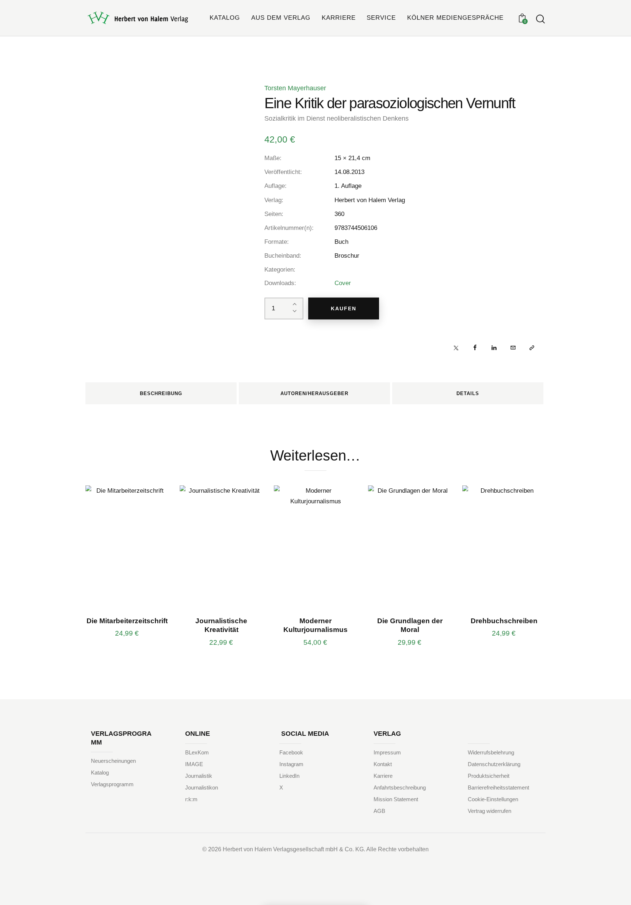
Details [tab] (467, 393)
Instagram (291, 764)
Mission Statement (396, 799)
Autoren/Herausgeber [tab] (314, 393)
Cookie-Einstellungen (493, 799)
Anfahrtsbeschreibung (400, 787)
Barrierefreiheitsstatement (498, 787)
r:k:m (191, 799)
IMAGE (194, 764)
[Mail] (513, 347)
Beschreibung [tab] (161, 393)
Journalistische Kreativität (221, 625)
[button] (532, 347)
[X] (456, 347)
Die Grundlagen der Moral (410, 625)
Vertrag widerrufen (489, 811)
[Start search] (540, 19)
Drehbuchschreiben (504, 621)
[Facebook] (475, 347)
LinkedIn (289, 776)
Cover (342, 283)
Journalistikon (201, 787)
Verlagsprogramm (112, 784)
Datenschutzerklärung (494, 764)
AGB (379, 811)
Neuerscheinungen (113, 761)
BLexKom (197, 752)
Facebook (291, 752)
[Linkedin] (494, 347)
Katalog (100, 772)
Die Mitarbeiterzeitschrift (127, 621)
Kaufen (343, 308)
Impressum (387, 752)
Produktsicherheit (488, 776)
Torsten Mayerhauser (295, 88)
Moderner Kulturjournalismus (315, 625)
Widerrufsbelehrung (491, 752)
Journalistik (198, 776)
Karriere (383, 776)
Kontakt (383, 764)
